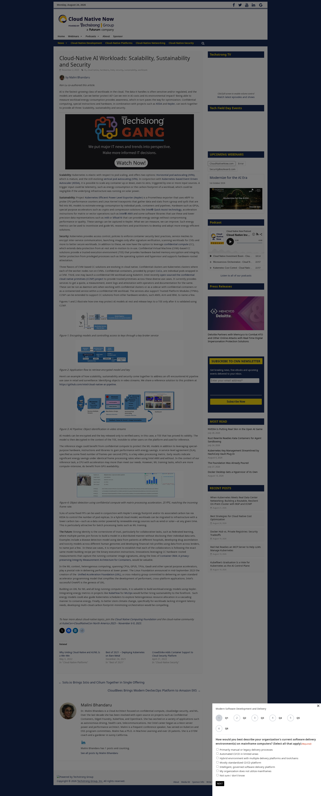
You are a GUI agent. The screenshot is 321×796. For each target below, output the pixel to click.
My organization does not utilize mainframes (245, 771)
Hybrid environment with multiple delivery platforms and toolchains (259, 758)
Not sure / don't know (232, 775)
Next (220, 783)
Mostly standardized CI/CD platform (240, 762)
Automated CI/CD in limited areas (239, 753)
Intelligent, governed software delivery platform (247, 767)
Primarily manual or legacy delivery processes (246, 749)
